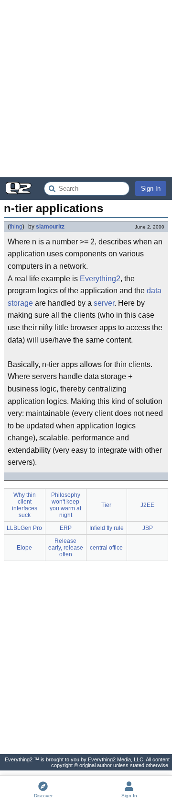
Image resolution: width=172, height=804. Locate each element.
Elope (24, 547)
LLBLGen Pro (24, 528)
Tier (106, 505)
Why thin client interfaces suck (24, 505)
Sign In (151, 188)
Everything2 (100, 279)
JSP (147, 528)
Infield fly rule (106, 528)
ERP (66, 528)
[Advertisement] (86, 88)
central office (106, 547)
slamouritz (50, 226)
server (104, 303)
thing (16, 226)
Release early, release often (65, 548)
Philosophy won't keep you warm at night (65, 505)
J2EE (147, 505)
